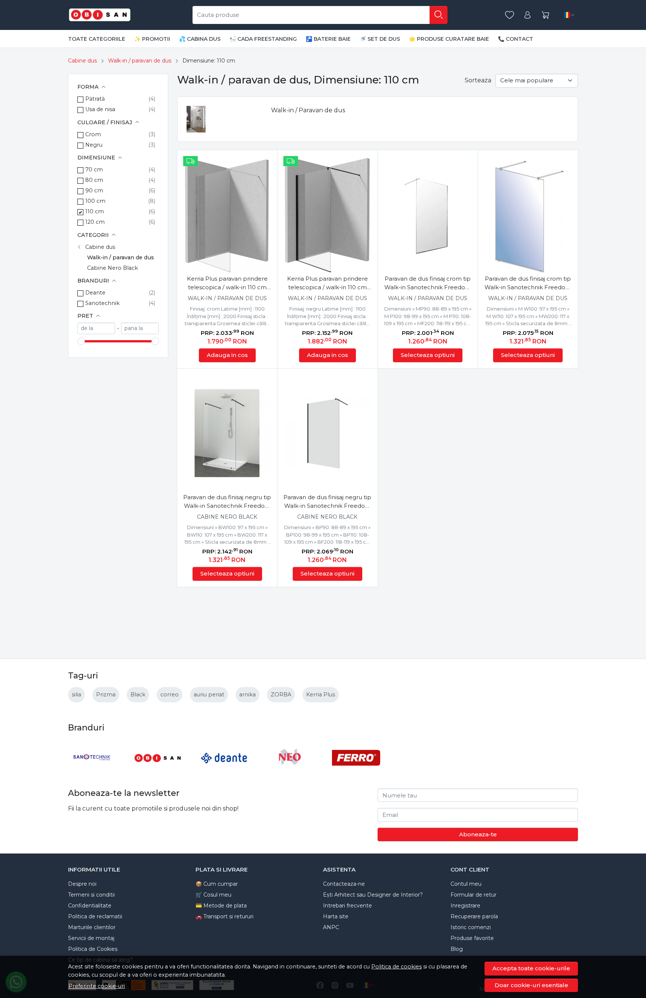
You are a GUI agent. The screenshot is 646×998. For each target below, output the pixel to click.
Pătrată (95, 98)
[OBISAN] (158, 771)
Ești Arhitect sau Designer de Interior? (373, 894)
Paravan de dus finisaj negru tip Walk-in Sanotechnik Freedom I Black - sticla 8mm (227, 502)
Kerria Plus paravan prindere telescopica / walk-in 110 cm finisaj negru (327, 283)
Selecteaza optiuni (428, 354)
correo (169, 694)
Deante (95, 292)
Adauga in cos (227, 354)
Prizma (106, 694)
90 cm (94, 190)
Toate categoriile (96, 39)
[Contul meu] (527, 15)
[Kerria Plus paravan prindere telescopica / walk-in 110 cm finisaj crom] (227, 215)
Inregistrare (465, 905)
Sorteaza (478, 80)
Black (137, 694)
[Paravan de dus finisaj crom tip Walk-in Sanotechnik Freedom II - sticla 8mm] (428, 215)
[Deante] (224, 771)
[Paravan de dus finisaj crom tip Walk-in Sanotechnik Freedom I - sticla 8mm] (528, 215)
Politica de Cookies (92, 949)
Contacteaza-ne (344, 884)
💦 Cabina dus (200, 39)
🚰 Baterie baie (328, 39)
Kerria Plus (320, 694)
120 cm (95, 222)
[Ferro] (356, 771)
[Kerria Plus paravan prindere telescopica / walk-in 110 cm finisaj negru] (327, 215)
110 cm (94, 211)
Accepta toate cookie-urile (531, 968)
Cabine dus (82, 60)
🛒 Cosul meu (213, 894)
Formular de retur (473, 894)
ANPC (331, 927)
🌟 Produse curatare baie (449, 39)
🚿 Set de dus (380, 39)
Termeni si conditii (91, 894)
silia (76, 694)
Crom (93, 134)
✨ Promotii (152, 39)
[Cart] (545, 15)
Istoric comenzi (470, 927)
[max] (140, 328)
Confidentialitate (89, 905)
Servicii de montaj (91, 938)
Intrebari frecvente (347, 905)
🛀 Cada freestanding (263, 39)
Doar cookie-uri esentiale (531, 985)
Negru (93, 144)
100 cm (95, 201)
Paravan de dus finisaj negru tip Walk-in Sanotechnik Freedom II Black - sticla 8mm (327, 502)
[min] (96, 328)
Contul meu (466, 884)
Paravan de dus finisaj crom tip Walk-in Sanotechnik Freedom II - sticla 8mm (427, 283)
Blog (456, 949)
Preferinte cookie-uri (96, 986)
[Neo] (290, 771)
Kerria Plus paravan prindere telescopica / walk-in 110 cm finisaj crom (227, 283)
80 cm (94, 180)
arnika (247, 694)
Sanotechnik (102, 303)
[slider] (81, 341)
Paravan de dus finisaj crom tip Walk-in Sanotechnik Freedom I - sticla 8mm (528, 283)
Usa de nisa (100, 109)
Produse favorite (472, 938)
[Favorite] (509, 15)
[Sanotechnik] (92, 771)
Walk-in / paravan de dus (139, 60)
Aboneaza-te (478, 834)
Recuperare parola (474, 916)
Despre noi (82, 884)
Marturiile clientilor (92, 927)
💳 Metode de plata (221, 905)
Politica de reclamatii (95, 916)
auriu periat (209, 694)
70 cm (94, 169)
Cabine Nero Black (112, 268)
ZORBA (281, 694)
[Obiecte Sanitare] (100, 15)
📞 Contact (515, 39)
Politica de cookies (396, 966)
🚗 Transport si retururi (224, 916)
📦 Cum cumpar (217, 884)
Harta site (335, 916)
